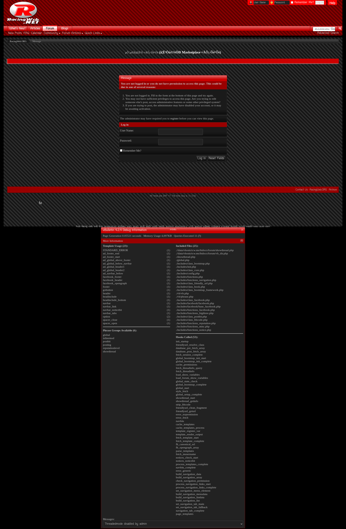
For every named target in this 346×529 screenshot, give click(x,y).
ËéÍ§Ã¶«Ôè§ (234, 226)
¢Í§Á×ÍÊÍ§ (121, 226)
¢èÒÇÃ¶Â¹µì (225, 226)
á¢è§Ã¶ (261, 226)
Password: (126, 140)
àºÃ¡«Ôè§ (155, 226)
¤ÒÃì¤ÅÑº (173, 229)
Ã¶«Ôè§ (96, 226)
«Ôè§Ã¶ (101, 226)
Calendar (36, 33)
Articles (35, 28)
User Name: (127, 130)
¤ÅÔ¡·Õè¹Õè (210, 52)
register (174, 118)
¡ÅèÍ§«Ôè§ (162, 226)
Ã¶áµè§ (129, 226)
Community (51, 33)
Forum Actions (71, 33)
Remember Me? (303, 2)
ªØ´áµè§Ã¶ (198, 226)
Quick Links (92, 33)
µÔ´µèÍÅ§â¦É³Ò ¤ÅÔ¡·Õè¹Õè (141, 52)
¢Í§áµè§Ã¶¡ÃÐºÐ (181, 226)
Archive (333, 190)
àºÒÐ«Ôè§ (191, 226)
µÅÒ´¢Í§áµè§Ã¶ (110, 226)
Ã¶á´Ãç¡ (249, 226)
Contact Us (302, 190)
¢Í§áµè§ (136, 226)
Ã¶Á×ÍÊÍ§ (206, 226)
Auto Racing (81, 226)
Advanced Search (328, 33)
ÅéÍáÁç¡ (148, 226)
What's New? (17, 28)
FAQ (26, 33)
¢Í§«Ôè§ (142, 226)
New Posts (15, 33)
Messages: (108, 519)
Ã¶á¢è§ (255, 226)
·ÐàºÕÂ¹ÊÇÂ (215, 226)
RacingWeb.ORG (318, 190)
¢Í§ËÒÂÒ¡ (170, 226)
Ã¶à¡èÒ (267, 226)
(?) (199, 235)
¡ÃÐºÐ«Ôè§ (242, 226)
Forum (50, 28)
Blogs (64, 28)
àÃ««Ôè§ (90, 226)
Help (332, 3)
